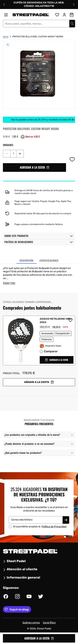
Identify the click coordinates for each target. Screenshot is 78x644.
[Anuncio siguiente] (74, 4)
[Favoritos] (57, 15)
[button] (34, 167)
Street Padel (44, 628)
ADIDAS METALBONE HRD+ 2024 (56, 320)
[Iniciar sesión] (64, 15)
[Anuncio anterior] (4, 4)
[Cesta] (72, 15)
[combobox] (39, 23)
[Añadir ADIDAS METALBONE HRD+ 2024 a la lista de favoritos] (70, 320)
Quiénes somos (31, 622)
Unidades (8, 145)
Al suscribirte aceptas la (39, 526)
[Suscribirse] (66, 520)
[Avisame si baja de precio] (23, 137)
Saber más (9, 282)
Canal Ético (49, 622)
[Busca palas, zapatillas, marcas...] (72, 23)
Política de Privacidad (54, 526)
